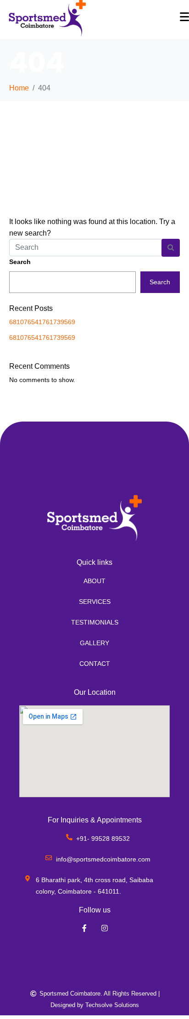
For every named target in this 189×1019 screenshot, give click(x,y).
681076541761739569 (42, 322)
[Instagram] (104, 928)
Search (20, 261)
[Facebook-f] (84, 928)
